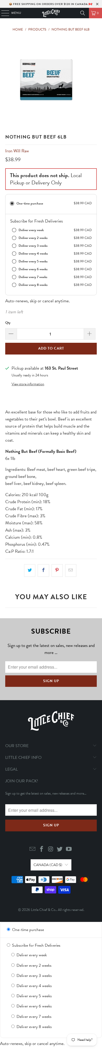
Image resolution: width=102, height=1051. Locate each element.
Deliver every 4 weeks (33, 986)
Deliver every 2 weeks (33, 965)
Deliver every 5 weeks (33, 996)
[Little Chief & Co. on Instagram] (51, 849)
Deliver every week (31, 955)
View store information (28, 384)
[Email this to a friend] (70, 570)
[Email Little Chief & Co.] (33, 849)
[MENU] (2, 13)
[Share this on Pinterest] (57, 570)
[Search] (83, 13)
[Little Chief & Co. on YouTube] (69, 849)
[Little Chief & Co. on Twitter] (60, 849)
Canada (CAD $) (47, 865)
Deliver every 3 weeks (33, 975)
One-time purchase (27, 930)
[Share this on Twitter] (29, 570)
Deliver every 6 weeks (33, 1006)
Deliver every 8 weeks (33, 1027)
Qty (7, 322)
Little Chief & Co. (43, 909)
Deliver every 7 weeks (33, 1016)
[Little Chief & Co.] (51, 13)
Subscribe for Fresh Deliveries (35, 945)
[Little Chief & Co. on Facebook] (42, 849)
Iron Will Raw (17, 151)
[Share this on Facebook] (43, 570)
